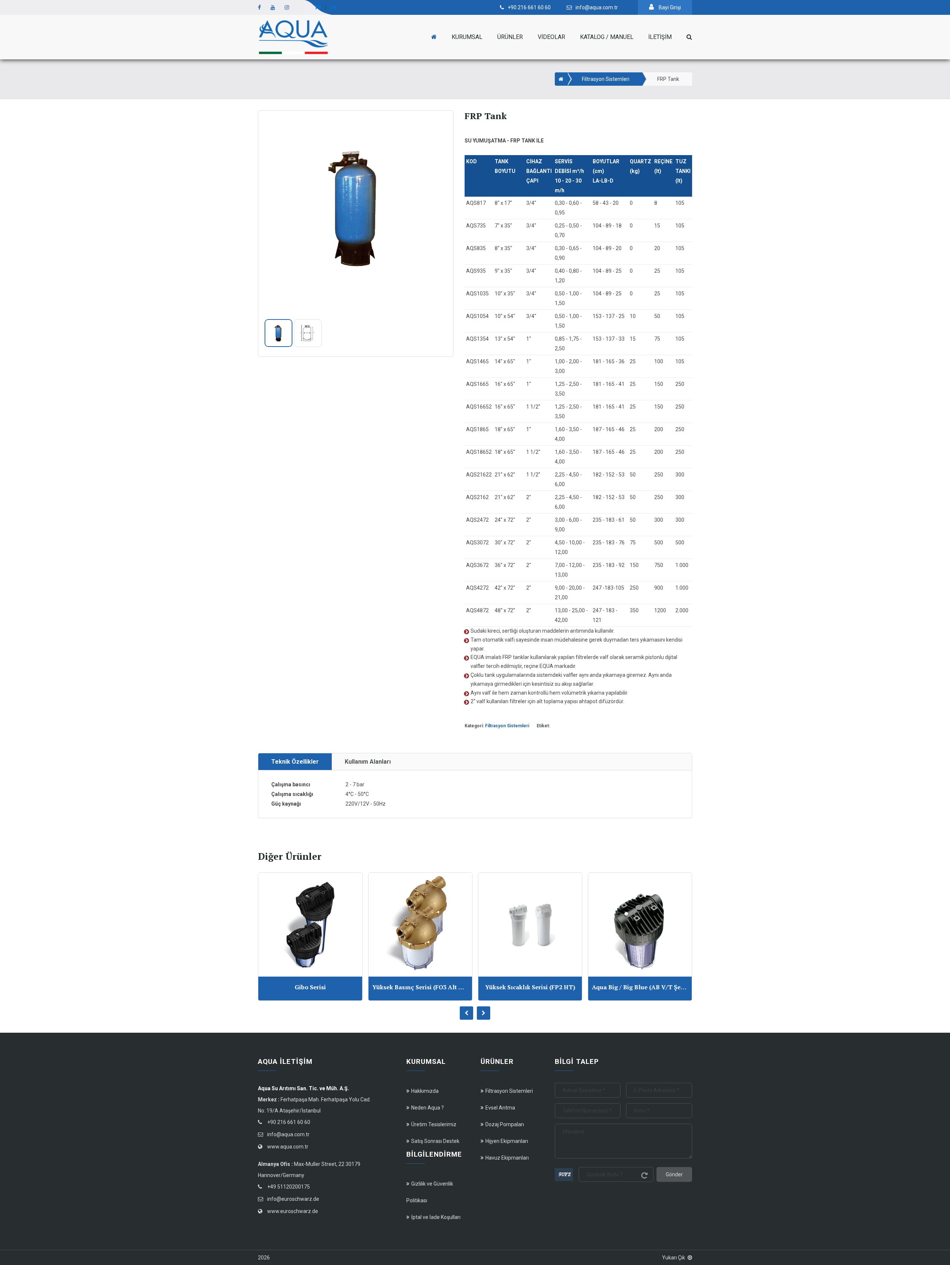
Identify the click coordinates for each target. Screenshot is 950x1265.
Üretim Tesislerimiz (433, 1124)
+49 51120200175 (288, 1187)
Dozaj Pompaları (504, 1124)
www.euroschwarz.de (292, 1211)
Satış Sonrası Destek (435, 1141)
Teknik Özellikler (295, 761)
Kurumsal (467, 36)
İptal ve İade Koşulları (436, 1217)
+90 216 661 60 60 (288, 1122)
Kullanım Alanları (368, 761)
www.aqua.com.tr (287, 1147)
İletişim (660, 36)
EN (333, 7)
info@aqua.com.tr (288, 1134)
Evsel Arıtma (500, 1108)
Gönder (674, 1174)
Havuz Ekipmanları (507, 1158)
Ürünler (510, 36)
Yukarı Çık (673, 1258)
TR (317, 7)
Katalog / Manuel (606, 36)
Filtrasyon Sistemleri (605, 79)
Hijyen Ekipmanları (506, 1141)
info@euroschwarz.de (293, 1199)
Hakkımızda (425, 1091)
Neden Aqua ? (427, 1108)
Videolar (551, 36)
